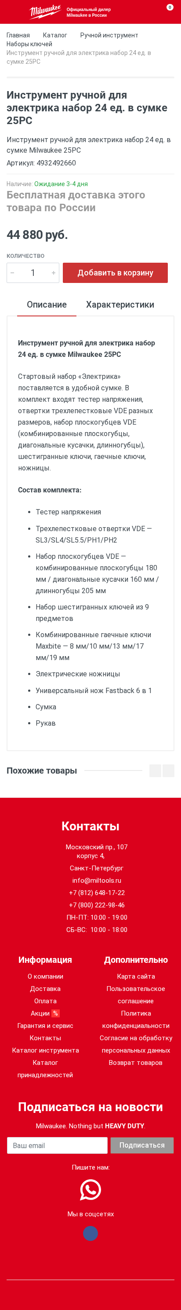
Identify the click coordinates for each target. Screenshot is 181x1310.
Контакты (45, 1038)
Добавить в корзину (115, 272)
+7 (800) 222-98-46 (97, 905)
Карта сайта (136, 976)
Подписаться (142, 1145)
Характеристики (120, 304)
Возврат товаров (136, 1063)
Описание (47, 304)
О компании (45, 976)
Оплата (45, 1001)
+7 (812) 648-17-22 (97, 893)
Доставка (45, 989)
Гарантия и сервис (45, 1026)
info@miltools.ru (96, 880)
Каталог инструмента (45, 1050)
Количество (25, 256)
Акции (45, 1013)
